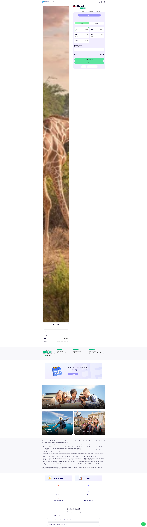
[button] (53, 2)
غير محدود (96, 23)
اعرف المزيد (73, 374)
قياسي (82, 23)
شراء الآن (89, 62)
